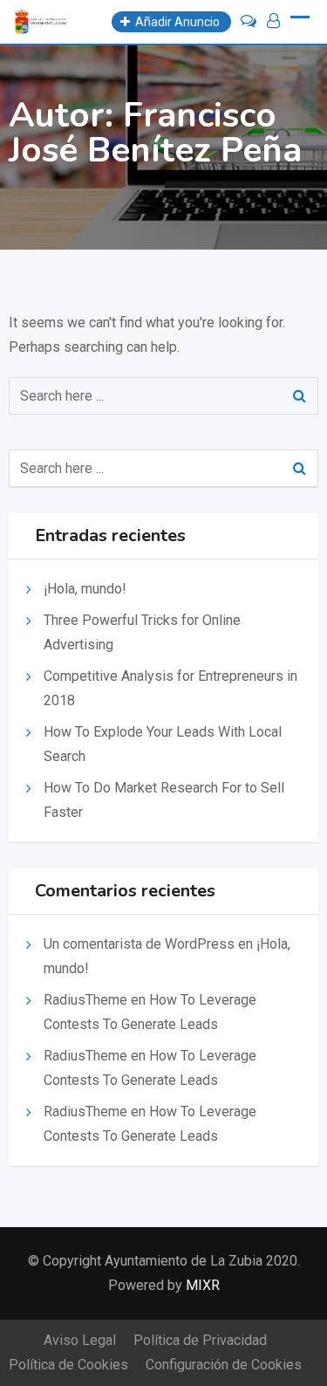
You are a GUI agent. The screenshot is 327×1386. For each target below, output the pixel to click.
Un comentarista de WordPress (139, 944)
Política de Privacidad (200, 1340)
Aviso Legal (80, 1340)
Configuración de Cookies (224, 1364)
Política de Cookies (68, 1364)
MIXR (203, 1285)
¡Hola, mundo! (85, 588)
